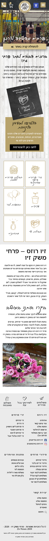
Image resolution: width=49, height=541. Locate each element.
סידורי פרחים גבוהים (38, 466)
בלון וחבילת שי (18, 476)
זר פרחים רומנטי (17, 430)
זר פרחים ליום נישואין (15, 427)
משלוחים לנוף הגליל (38, 476)
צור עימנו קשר (40, 424)
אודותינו (43, 420)
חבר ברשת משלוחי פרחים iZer (39, 434)
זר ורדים (20, 424)
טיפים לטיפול (41, 504)
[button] (36, 5)
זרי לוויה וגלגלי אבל (16, 436)
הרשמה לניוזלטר (40, 430)
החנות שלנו (42, 427)
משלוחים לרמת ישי (39, 482)
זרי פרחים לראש (17, 433)
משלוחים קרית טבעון (38, 479)
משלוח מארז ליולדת (15, 473)
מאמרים (43, 508)
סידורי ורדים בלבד (39, 463)
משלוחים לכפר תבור (38, 473)
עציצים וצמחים (17, 460)
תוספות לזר (19, 470)
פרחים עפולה (41, 470)
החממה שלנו (41, 501)
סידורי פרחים (41, 460)
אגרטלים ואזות (17, 463)
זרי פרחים (20, 420)
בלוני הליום (19, 466)
